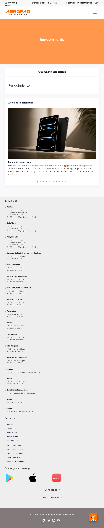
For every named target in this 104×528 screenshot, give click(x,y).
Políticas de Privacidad (16, 461)
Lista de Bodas (12, 441)
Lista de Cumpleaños (15, 449)
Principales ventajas (15, 453)
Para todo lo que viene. (19, 162)
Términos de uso (13, 457)
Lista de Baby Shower (15, 445)
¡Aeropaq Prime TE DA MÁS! (39, 2)
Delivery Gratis (12, 437)
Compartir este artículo (53, 71)
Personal (10, 424)
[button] (38, 181)
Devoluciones (12, 433)
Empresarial (11, 429)
